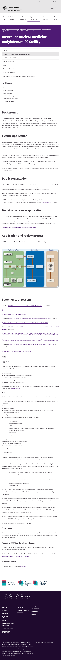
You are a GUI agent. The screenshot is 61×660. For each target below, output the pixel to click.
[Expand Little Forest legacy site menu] (58, 72)
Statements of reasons (9, 101)
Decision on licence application (10, 96)
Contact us (23, 566)
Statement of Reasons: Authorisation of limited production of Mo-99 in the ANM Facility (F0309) (25, 323)
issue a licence (33, 153)
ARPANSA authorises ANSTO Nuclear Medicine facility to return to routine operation (31, 344)
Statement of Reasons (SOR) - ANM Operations (14, 310)
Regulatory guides (15, 388)
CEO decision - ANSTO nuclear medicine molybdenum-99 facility (19, 227)
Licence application (8, 90)
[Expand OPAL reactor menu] (58, 49)
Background (6, 87)
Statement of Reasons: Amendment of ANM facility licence (17, 351)
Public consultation (7, 93)
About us (4, 607)
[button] (6, 596)
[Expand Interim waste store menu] (58, 61)
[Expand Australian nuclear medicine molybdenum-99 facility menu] (58, 53)
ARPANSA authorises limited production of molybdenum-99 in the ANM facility (29, 318)
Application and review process (11, 98)
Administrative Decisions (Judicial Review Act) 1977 (16, 556)
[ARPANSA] (12, 8)
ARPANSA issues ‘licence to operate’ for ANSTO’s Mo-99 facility (25, 306)
